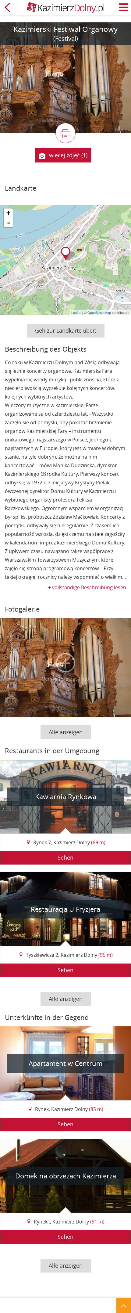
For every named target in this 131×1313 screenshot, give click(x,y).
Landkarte (20, 188)
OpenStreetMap (99, 312)
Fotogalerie (22, 609)
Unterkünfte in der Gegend (47, 1017)
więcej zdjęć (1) (68, 155)
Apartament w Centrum (65, 1063)
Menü (123, 7)
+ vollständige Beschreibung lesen (87, 587)
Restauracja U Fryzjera (65, 909)
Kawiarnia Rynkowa (65, 796)
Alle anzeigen (66, 732)
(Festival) (65, 38)
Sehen (65, 857)
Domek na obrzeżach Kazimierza (65, 1175)
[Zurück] (7, 7)
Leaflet (76, 312)
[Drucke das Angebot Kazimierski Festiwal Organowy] (65, 133)
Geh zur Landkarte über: (65, 330)
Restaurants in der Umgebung (52, 750)
